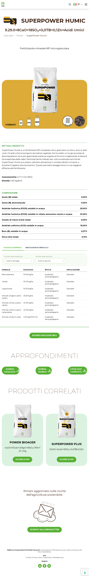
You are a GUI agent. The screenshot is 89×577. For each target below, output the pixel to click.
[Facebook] (44, 566)
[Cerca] (69, 4)
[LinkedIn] (40, 566)
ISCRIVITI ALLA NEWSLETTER (44, 529)
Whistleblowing (58, 557)
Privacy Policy (37, 557)
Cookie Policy (47, 557)
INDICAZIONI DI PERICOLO (36, 248)
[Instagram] (49, 566)
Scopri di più (22, 459)
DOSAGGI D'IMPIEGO (13, 248)
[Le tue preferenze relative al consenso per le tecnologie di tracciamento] (85, 573)
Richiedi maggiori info (44, 335)
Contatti (28, 557)
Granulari (8, 35)
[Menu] (86, 4)
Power (20, 35)
